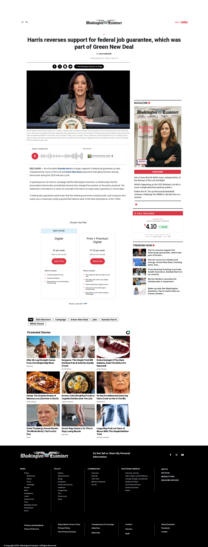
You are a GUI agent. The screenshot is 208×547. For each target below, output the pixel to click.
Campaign (60, 319)
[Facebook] (170, 455)
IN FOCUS (165, 473)
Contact (128, 524)
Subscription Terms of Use (69, 524)
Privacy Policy (64, 528)
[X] (176, 455)
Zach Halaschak (105, 54)
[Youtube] (182, 455)
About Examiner (168, 524)
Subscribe (157, 171)
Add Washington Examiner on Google (90, 66)
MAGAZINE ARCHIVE (170, 480)
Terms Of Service (31, 529)
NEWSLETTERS (167, 477)
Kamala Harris (65, 168)
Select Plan (59, 261)
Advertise (95, 528)
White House (37, 323)
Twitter (164, 532)
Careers (128, 529)
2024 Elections (43, 319)
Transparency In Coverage (102, 524)
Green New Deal (73, 172)
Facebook (165, 528)
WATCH (164, 469)
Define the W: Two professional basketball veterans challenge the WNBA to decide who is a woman (157, 194)
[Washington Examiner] (104, 22)
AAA (169, 236)
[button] (27, 22)
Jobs (95, 319)
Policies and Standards (34, 525)
